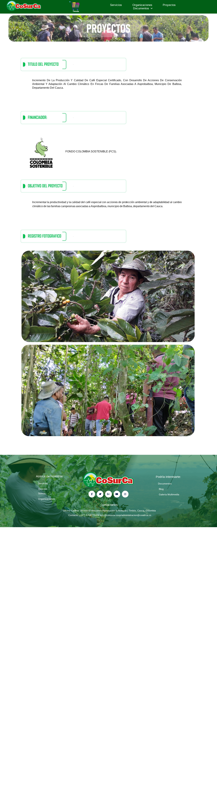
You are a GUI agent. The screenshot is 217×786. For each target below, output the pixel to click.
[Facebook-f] (91, 494)
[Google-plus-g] (108, 494)
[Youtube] (117, 494)
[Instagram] (125, 494)
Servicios (116, 5)
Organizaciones (142, 5)
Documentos (141, 8)
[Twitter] (100, 494)
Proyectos (169, 5)
